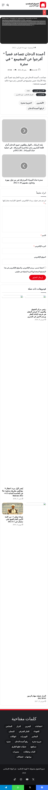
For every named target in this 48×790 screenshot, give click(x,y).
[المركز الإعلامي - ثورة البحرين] (36, 5)
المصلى (11, 731)
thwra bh (34, 70)
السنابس (9, 726)
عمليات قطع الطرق (19, 747)
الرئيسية (31, 48)
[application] (24, 30)
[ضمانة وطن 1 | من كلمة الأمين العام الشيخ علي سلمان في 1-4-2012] (12, 508)
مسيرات (16, 752)
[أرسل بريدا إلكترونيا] (30, 70)
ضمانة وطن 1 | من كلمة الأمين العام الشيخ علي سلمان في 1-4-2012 (14, 519)
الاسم (43, 235)
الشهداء (36, 731)
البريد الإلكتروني (40, 246)
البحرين (40, 103)
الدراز (19, 726)
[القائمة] (3, 6)
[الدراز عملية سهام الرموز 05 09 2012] (35, 598)
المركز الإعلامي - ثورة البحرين (24, 94)
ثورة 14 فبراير (22, 48)
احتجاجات (38, 726)
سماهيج (33, 747)
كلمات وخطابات (29, 752)
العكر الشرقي (24, 731)
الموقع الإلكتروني (40, 257)
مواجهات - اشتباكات (24, 757)
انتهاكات (13, 736)
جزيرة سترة (26, 103)
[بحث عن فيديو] (7, 6)
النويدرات (23, 736)
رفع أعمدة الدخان (35, 108)
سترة (9, 742)
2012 (14, 48)
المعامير (35, 736)
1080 (28, 91)
